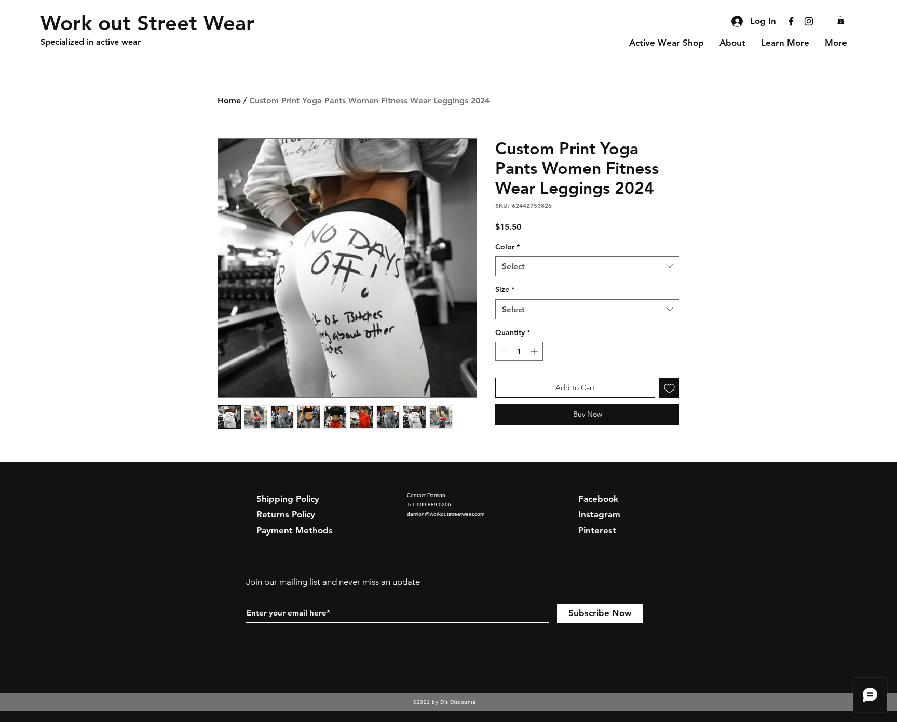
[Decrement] (503, 351)
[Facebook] (791, 21)
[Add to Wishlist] (669, 388)
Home (229, 100)
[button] (840, 20)
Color (507, 246)
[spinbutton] (519, 351)
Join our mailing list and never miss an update (333, 582)
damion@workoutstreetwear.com (445, 514)
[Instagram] (808, 21)
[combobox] (587, 266)
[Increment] (534, 351)
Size (504, 289)
